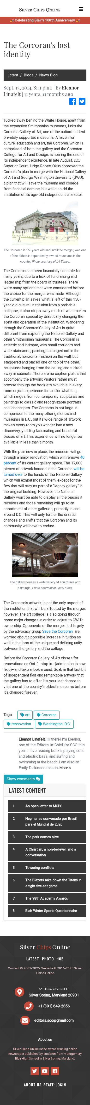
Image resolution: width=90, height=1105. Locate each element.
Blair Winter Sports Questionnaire (51, 911)
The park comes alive (42, 837)
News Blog (48, 75)
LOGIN (61, 1084)
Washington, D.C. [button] (56, 724)
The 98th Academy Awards (46, 898)
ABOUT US (33, 1084)
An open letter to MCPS (43, 806)
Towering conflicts (39, 868)
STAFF (48, 1084)
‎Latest (12, 75)
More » (65, 768)
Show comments (21, 779)
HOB (60, 958)
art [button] (27, 715)
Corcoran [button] (48, 715)
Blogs (29, 75)
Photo (48, 958)
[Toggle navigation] (81, 9)
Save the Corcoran (57, 631)
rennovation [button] (21, 724)
